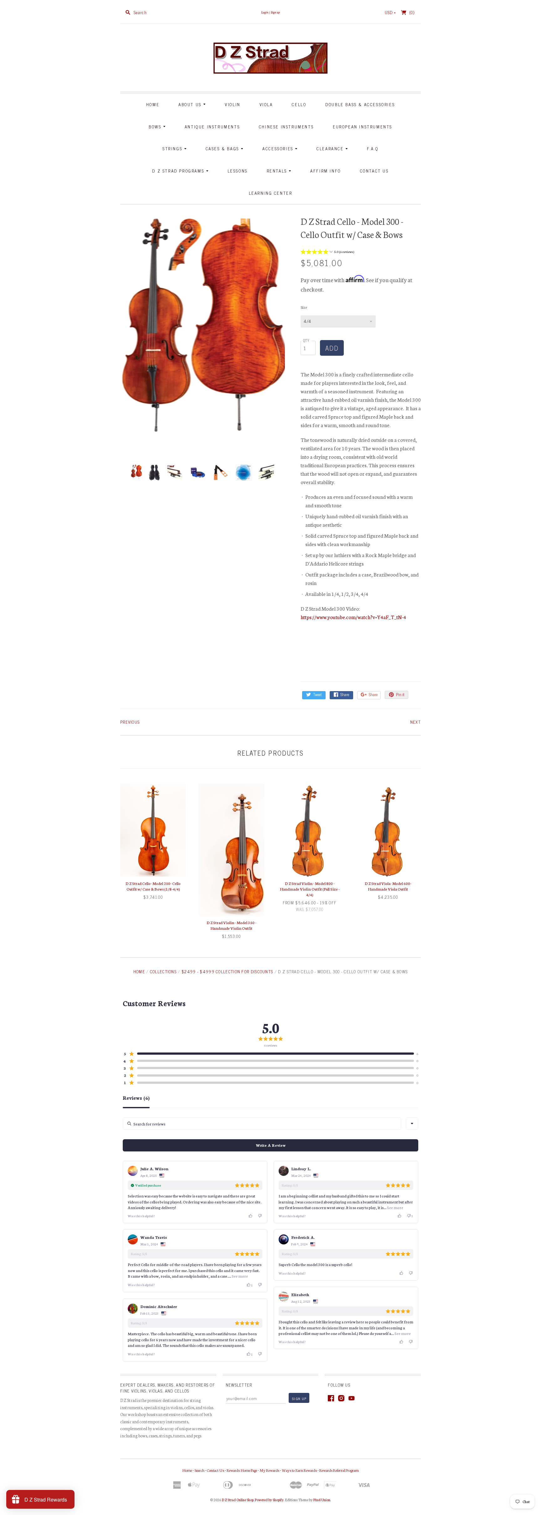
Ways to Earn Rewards (299, 1470)
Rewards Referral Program (339, 1470)
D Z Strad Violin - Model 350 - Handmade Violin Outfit (231, 925)
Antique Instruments (212, 126)
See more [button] (394, 1207)
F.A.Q (373, 148)
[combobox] (412, 1123)
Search (199, 1470)
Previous (130, 722)
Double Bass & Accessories (360, 104)
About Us (190, 104)
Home (152, 104)
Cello (299, 104)
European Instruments (362, 126)
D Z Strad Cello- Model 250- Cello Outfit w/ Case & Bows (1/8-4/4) (153, 886)
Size (304, 307)
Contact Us (374, 171)
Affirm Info (325, 171)
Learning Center (270, 193)
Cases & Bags (223, 148)
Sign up (275, 12)
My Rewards (269, 1470)
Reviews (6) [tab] (136, 1098)
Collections (163, 971)
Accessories (278, 148)
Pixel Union (321, 1499)
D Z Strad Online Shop (238, 1499)
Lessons (238, 171)
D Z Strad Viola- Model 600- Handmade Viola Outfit (388, 886)
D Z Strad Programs (179, 171)
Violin (232, 104)
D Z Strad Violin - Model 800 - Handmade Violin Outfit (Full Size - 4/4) (310, 889)
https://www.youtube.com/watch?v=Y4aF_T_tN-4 (353, 616)
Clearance (331, 148)
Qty (306, 340)
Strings (173, 148)
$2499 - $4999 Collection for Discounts (227, 971)
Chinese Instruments (286, 126)
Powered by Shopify (269, 1499)
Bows (156, 126)
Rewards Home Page (242, 1470)
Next (415, 722)
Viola (266, 104)
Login (264, 12)
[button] (327, 252)
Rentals (278, 171)
